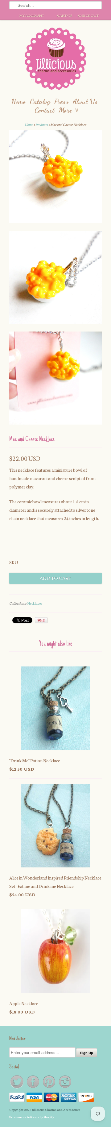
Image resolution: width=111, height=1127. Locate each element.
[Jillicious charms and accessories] (55, 60)
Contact (45, 110)
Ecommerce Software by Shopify (31, 1117)
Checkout (88, 15)
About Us (85, 101)
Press (61, 101)
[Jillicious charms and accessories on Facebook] (33, 1087)
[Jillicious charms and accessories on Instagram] (65, 1087)
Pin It (41, 620)
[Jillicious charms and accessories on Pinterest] (49, 1087)
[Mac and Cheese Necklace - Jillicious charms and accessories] (55, 178)
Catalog (40, 101)
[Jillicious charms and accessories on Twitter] (17, 1087)
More (68, 110)
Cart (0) (64, 15)
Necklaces (34, 603)
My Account (31, 15)
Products (41, 124)
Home (18, 101)
